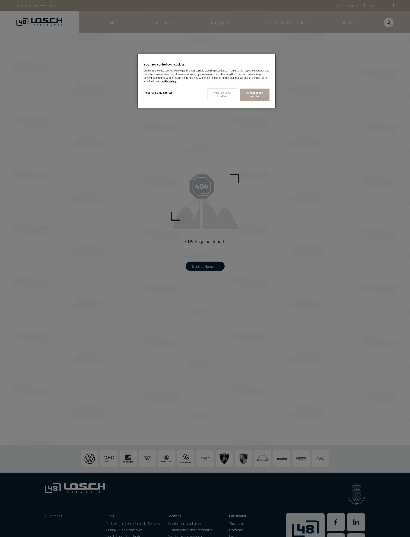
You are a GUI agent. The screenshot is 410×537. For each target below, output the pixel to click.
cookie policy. (169, 81)
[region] (206, 81)
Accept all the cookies (254, 94)
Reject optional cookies (222, 94)
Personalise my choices (158, 92)
